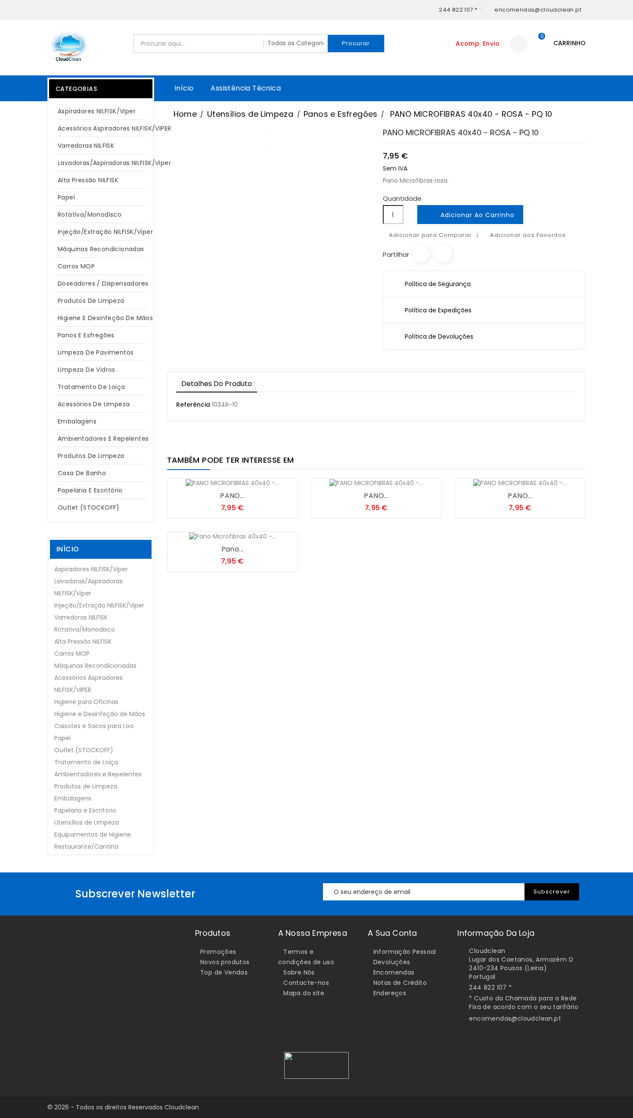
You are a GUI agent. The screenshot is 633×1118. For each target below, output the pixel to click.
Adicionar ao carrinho (471, 215)
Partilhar (421, 253)
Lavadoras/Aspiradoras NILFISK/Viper (105, 163)
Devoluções (391, 962)
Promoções (218, 951)
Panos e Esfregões (86, 335)
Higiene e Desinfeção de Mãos (105, 318)
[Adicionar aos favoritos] (224, 479)
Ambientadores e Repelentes (103, 438)
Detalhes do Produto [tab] (216, 384)
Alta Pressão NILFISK (99, 180)
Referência (193, 404)
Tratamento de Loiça (91, 387)
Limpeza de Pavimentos (95, 352)
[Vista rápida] (258, 479)
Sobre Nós (299, 972)
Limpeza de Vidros (86, 369)
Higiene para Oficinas (86, 702)
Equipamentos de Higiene (92, 834)
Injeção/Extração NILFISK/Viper (105, 231)
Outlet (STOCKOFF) (89, 507)
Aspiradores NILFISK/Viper (99, 111)
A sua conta (392, 933)
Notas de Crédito (400, 982)
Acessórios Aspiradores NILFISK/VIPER (105, 128)
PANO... (232, 496)
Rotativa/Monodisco (89, 214)
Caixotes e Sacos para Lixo (94, 726)
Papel (99, 197)
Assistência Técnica (246, 88)
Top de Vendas (224, 972)
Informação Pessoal (404, 951)
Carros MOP (76, 266)
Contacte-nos (306, 982)
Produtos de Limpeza (99, 300)
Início (183, 88)
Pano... (232, 549)
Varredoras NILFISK (86, 145)
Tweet (443, 253)
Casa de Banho (82, 473)
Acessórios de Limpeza (94, 404)
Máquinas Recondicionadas (101, 249)
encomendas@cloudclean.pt (515, 1018)
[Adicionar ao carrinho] (206, 479)
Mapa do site (303, 993)
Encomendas (394, 972)
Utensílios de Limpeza (86, 822)
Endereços (389, 993)
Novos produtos (225, 962)
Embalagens (77, 421)
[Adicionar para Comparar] (241, 479)
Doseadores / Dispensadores (103, 283)
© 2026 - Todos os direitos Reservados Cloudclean (123, 1107)
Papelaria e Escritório (90, 490)
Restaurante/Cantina (86, 846)
